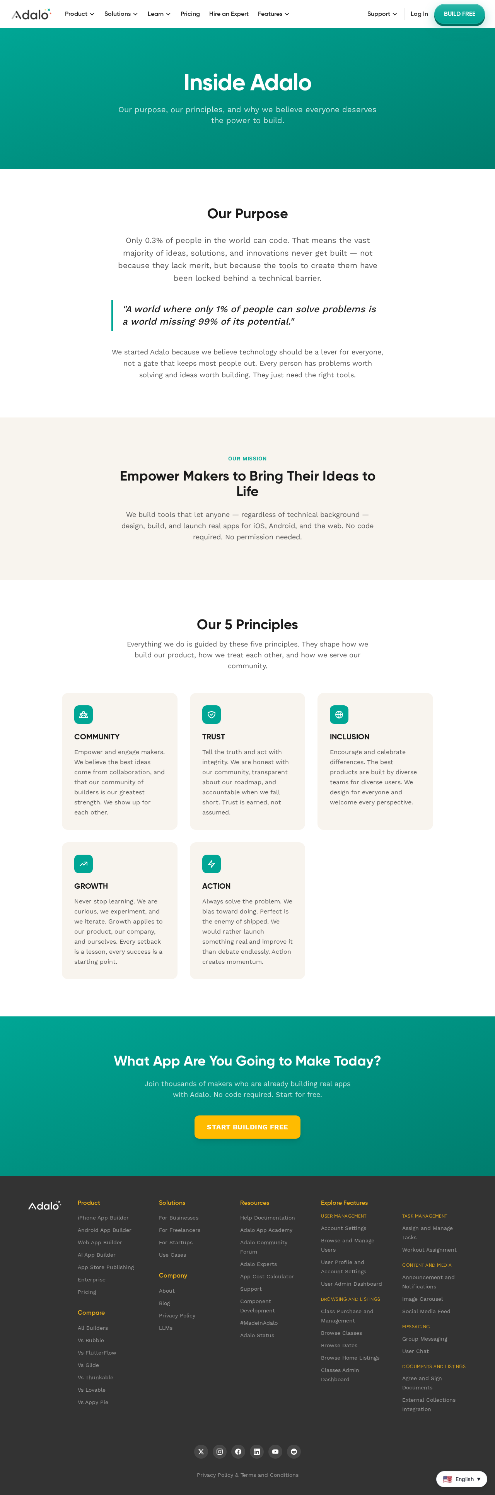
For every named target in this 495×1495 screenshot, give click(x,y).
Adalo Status (257, 1335)
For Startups (176, 1242)
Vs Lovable (92, 1390)
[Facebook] (238, 1452)
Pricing (190, 14)
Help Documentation (267, 1217)
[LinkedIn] (257, 1452)
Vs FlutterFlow (97, 1353)
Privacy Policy (177, 1315)
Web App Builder (100, 1242)
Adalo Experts (258, 1264)
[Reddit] (294, 1452)
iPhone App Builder (103, 1217)
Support (378, 14)
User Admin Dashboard (351, 1284)
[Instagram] (220, 1452)
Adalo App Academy (266, 1230)
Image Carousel (422, 1299)
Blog (164, 1303)
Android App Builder (104, 1230)
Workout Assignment (429, 1250)
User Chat (415, 1351)
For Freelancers (179, 1230)
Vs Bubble (91, 1340)
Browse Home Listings (350, 1358)
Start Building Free (247, 1127)
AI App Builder (97, 1255)
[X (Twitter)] (201, 1452)
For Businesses (178, 1217)
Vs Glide (88, 1365)
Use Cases (172, 1255)
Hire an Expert (229, 14)
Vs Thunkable (95, 1377)
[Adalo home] (31, 14)
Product (76, 14)
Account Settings (343, 1228)
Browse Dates (339, 1345)
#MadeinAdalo (259, 1323)
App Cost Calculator (267, 1276)
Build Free (459, 14)
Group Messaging (424, 1339)
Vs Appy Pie (93, 1402)
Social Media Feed (426, 1311)
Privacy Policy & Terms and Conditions (248, 1475)
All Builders (93, 1328)
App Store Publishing (106, 1267)
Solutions (117, 14)
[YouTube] (275, 1452)
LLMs (165, 1328)
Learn (156, 14)
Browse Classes (341, 1333)
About (167, 1291)
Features (270, 14)
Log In (419, 14)
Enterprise (92, 1279)
